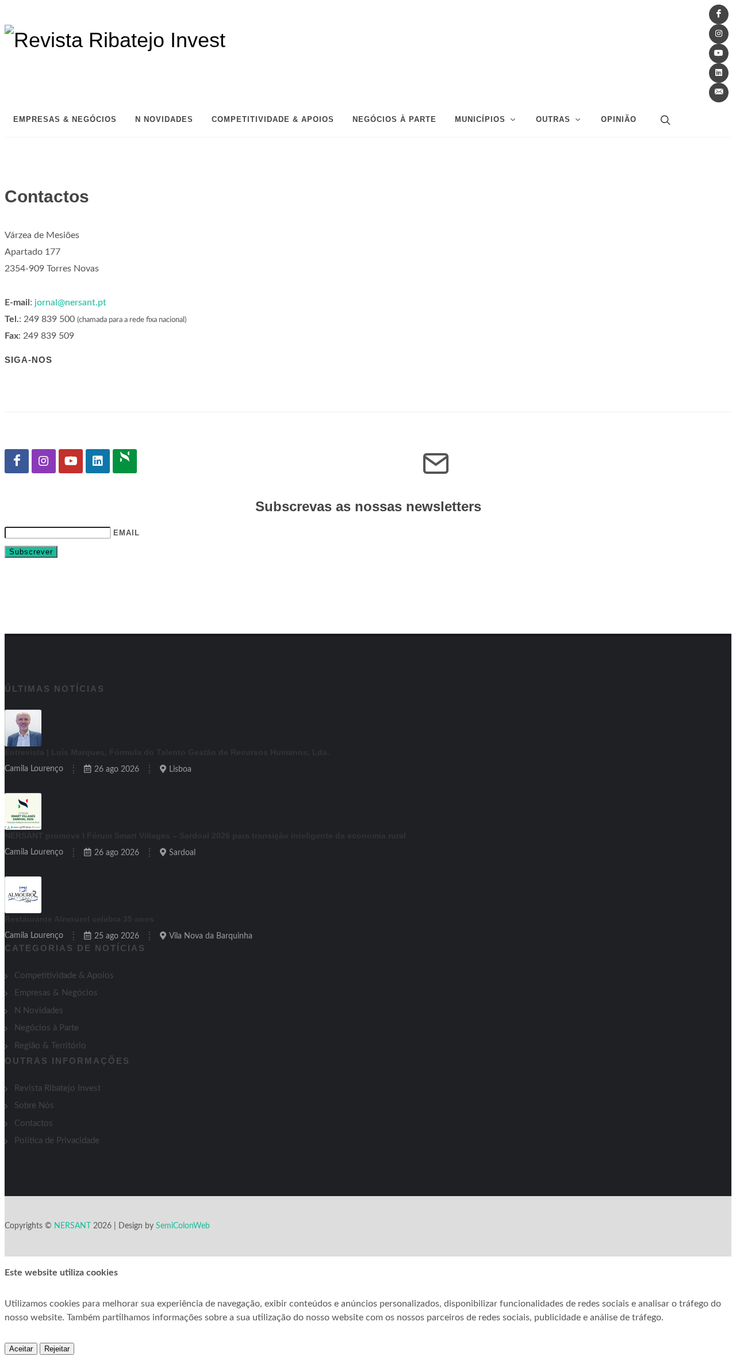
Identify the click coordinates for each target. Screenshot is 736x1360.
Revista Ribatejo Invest (57, 1088)
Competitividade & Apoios (64, 975)
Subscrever (31, 551)
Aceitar (21, 1348)
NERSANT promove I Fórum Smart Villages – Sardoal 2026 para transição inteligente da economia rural (205, 835)
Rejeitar (57, 1348)
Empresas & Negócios (56, 993)
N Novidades (38, 1010)
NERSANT (72, 1226)
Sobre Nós (34, 1105)
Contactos (33, 1123)
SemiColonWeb (183, 1226)
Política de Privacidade (56, 1140)
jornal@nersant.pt (70, 302)
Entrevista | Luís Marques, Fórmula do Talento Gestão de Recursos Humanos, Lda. (167, 752)
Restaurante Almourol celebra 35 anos (79, 919)
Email (126, 532)
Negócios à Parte (46, 1028)
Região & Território (50, 1045)
